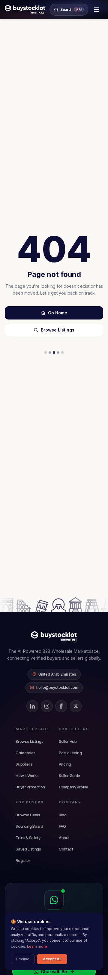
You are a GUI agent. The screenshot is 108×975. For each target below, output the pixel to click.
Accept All (52, 959)
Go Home (57, 312)
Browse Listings (57, 329)
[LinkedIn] (32, 706)
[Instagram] (47, 706)
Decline (22, 959)
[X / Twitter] (76, 706)
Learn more (37, 946)
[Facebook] (61, 706)
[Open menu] (96, 9)
